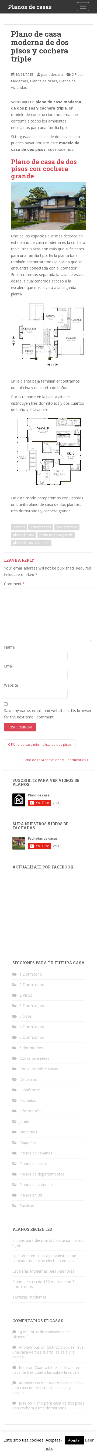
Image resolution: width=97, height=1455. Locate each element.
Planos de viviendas (36, 1184)
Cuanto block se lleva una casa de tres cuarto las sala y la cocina (48, 1352)
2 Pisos (78, 74)
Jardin (24, 1121)
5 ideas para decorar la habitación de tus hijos (47, 1243)
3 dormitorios (40, 527)
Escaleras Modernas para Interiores (43, 1271)
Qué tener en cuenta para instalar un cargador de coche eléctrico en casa (44, 1258)
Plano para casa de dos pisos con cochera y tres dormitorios (48, 1405)
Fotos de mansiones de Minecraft (41, 1334)
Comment (14, 583)
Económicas (30, 1089)
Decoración (29, 1079)
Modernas (19, 81)
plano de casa (23, 535)
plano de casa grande (56, 535)
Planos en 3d (30, 1195)
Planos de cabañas (35, 1153)
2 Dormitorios (31, 984)
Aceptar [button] (74, 1440)
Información (30, 1110)
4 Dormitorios (31, 1026)
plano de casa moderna (31, 542)
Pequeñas (28, 1142)
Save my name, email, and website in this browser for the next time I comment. (47, 714)
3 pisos (25, 1016)
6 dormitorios (31, 1047)
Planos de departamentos (42, 1174)
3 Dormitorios (31, 1005)
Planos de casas (30, 6)
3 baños (19, 527)
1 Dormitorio (30, 974)
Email (8, 666)
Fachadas (27, 1100)
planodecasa (52, 74)
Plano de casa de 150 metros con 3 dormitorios (43, 1284)
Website (11, 685)
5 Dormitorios (31, 1037)
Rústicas (26, 1205)
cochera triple (67, 527)
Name (9, 647)
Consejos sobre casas (38, 1068)
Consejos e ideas (34, 1058)
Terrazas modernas (29, 1297)
